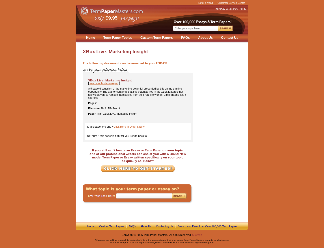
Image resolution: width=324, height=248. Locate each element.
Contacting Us (164, 226)
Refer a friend (205, 3)
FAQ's (132, 226)
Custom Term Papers (156, 37)
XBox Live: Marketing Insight (110, 80)
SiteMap (197, 235)
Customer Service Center (231, 3)
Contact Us (229, 37)
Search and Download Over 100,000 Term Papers (207, 226)
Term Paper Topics (117, 37)
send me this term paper (103, 83)
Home (90, 37)
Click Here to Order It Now (129, 126)
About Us (205, 37)
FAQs (185, 37)
